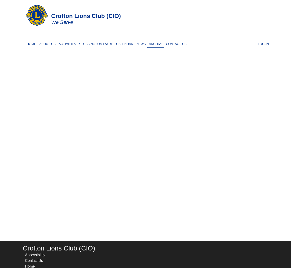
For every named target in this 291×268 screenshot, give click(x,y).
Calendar (124, 43)
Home (32, 43)
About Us (47, 43)
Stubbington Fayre (95, 43)
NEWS (140, 43)
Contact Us (175, 43)
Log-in (262, 43)
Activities (67, 43)
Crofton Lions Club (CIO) (86, 16)
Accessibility (35, 255)
